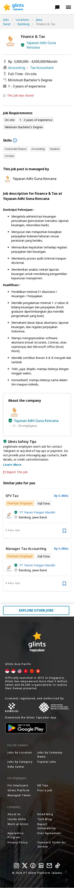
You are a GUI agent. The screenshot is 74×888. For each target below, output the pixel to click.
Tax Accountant (42, 67)
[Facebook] (33, 865)
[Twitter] (25, 865)
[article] (37, 513)
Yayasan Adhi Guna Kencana (41, 45)
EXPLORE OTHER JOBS (36, 610)
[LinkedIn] (41, 865)
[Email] (49, 865)
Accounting (16, 67)
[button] (57, 7)
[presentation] (13, 7)
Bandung (23, 24)
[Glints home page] (13, 7)
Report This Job (17, 472)
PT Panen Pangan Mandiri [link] (37, 512)
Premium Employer (20, 503)
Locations (22, 20)
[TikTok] (57, 865)
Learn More (12, 465)
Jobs (6, 20)
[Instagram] (16, 865)
